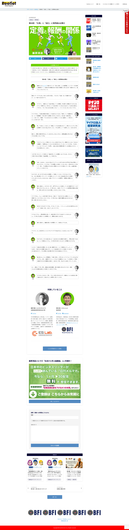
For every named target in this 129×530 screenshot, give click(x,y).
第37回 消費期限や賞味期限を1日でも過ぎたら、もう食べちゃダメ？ (97, 69)
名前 (32, 415)
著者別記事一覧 (64, 520)
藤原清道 (36, 19)
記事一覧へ (54, 497)
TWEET (35, 58)
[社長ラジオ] (93, 152)
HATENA (61, 58)
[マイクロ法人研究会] (93, 143)
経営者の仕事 (96, 77)
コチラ (87, 176)
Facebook (66, 313)
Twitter (34, 313)
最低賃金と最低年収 (97, 61)
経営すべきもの (96, 84)
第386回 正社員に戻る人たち (96, 91)
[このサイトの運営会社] (93, 110)
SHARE (48, 58)
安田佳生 (31, 19)
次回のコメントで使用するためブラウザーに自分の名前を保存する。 (49, 420)
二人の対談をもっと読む (55, 348)
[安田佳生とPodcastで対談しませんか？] (93, 168)
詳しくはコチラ (55, 401)
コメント (34, 424)
